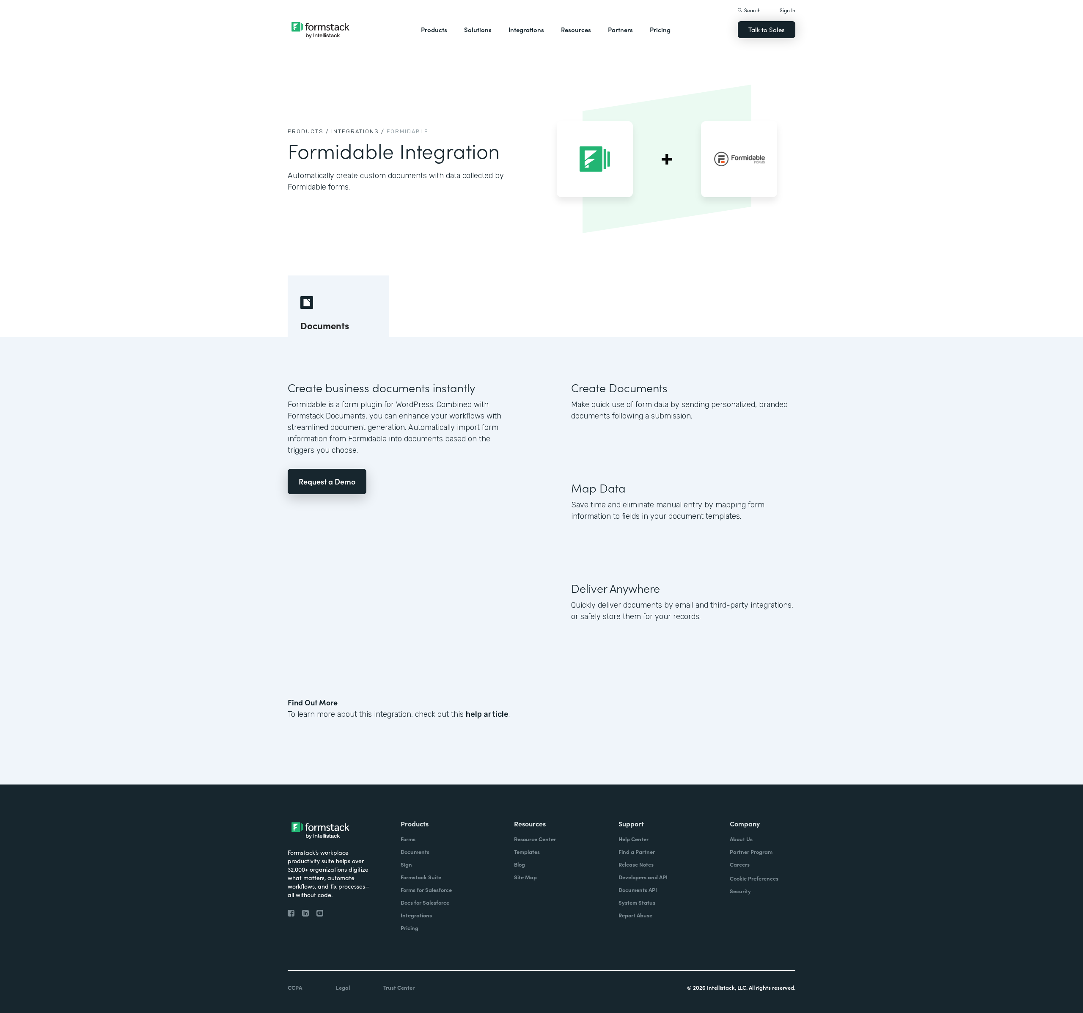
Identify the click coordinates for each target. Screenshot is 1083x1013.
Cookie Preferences (754, 878)
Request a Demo (327, 481)
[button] (434, 29)
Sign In (787, 10)
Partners (620, 29)
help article (487, 714)
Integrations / (358, 131)
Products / (308, 131)
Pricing (660, 29)
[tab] (338, 306)
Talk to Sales (766, 29)
